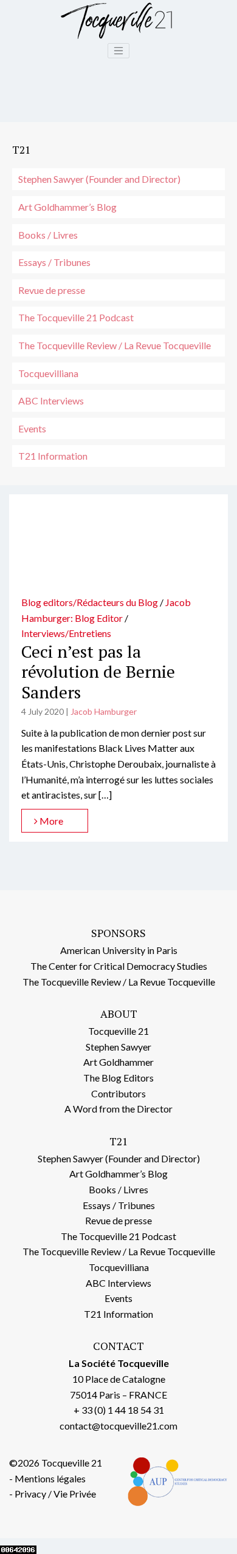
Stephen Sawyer (118, 1046)
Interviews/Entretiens (66, 633)
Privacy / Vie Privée (55, 1493)
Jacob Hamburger (103, 711)
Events (32, 428)
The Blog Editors (118, 1077)
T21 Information (53, 456)
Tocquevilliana (48, 373)
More (50, 820)
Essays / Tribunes (54, 262)
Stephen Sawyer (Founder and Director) (99, 179)
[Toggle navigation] (118, 51)
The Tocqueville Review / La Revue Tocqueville (114, 345)
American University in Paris (118, 950)
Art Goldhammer (118, 1062)
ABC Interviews (51, 400)
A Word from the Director (118, 1108)
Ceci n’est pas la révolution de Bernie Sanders (98, 671)
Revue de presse (51, 290)
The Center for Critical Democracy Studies (118, 966)
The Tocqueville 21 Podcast (76, 317)
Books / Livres (48, 234)
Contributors (118, 1093)
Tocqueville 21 (118, 1031)
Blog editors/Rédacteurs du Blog (89, 602)
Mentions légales (50, 1478)
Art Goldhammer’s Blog (67, 207)
